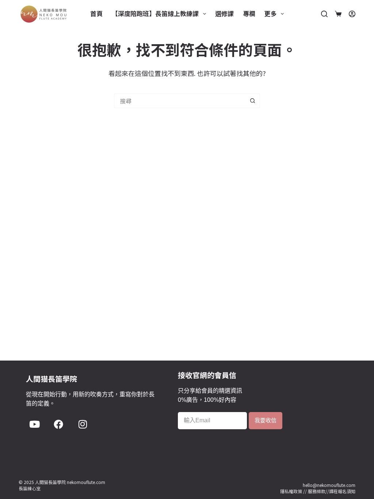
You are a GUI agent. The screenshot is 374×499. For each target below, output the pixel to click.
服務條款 (316, 491)
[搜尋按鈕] (252, 101)
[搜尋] (324, 14)
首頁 (96, 13)
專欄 (249, 13)
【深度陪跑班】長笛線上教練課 (155, 13)
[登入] (352, 14)
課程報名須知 (342, 491)
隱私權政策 (291, 491)
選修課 (224, 13)
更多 (270, 13)
